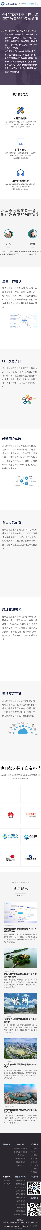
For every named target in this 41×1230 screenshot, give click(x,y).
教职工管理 (34, 1165)
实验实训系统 (20, 1181)
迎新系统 (34, 1162)
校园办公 (34, 1152)
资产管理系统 (20, 1204)
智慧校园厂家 (33, 1222)
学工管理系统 (20, 1194)
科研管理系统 (20, 1197)
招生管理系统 (20, 1191)
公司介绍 (34, 1177)
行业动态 (7, 1184)
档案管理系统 (20, 1162)
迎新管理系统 (20, 1208)
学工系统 (34, 1148)
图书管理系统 (20, 1158)
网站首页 (6, 1144)
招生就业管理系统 (20, 1214)
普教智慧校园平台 (20, 1152)
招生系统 (34, 1158)
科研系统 (34, 1172)
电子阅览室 (20, 1155)
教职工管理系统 (20, 1187)
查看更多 (20, 896)
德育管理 (34, 1169)
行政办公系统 (20, 1201)
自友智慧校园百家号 (10, 1222)
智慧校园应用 (20, 1177)
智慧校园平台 (23, 1222)
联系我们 (34, 1198)
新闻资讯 (7, 1181)
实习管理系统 (20, 1184)
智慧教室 (20, 1165)
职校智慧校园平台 (20, 1148)
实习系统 (34, 1155)
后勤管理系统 (20, 1211)
